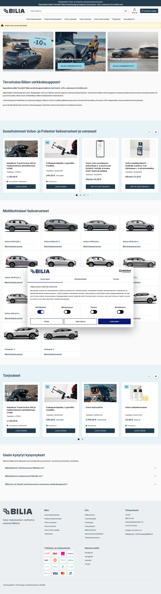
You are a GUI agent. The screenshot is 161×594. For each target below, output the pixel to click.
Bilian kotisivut (90, 530)
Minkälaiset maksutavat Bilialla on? (24, 475)
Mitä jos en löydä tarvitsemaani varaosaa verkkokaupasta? (36, 484)
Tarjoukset (116, 19)
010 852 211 (137, 530)
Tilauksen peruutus (92, 537)
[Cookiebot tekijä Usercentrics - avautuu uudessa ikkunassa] (120, 271)
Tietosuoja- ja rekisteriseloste (27, 585)
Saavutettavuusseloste (94, 534)
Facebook (89, 552)
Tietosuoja (89, 522)
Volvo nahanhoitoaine (136, 407)
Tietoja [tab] (116, 279)
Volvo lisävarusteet (33, 19)
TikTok (87, 564)
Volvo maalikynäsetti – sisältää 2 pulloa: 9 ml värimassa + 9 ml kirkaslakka (139, 166)
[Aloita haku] (126, 10)
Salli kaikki (114, 321)
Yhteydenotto (128, 19)
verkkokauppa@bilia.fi (144, 534)
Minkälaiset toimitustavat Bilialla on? (24, 467)
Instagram (89, 556)
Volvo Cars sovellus (101, 19)
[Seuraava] (155, 131)
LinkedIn (88, 560)
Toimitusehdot (90, 518)
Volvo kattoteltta (94, 407)
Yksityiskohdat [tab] (80, 279)
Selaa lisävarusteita (71, 66)
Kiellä (46, 321)
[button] (76, 195)
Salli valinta (80, 321)
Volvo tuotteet (85, 19)
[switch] (67, 312)
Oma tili (134, 13)
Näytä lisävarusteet (14, 246)
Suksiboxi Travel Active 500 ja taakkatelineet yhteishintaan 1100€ (21, 166)
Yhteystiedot (90, 526)
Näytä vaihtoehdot (100, 186)
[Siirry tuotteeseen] (21, 149)
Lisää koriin (21, 186)
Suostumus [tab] (45, 279)
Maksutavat (90, 515)
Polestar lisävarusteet (53, 19)
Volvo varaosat (70, 19)
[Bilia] (14, 11)
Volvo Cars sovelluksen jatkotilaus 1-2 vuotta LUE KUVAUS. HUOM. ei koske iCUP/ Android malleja (98, 167)
